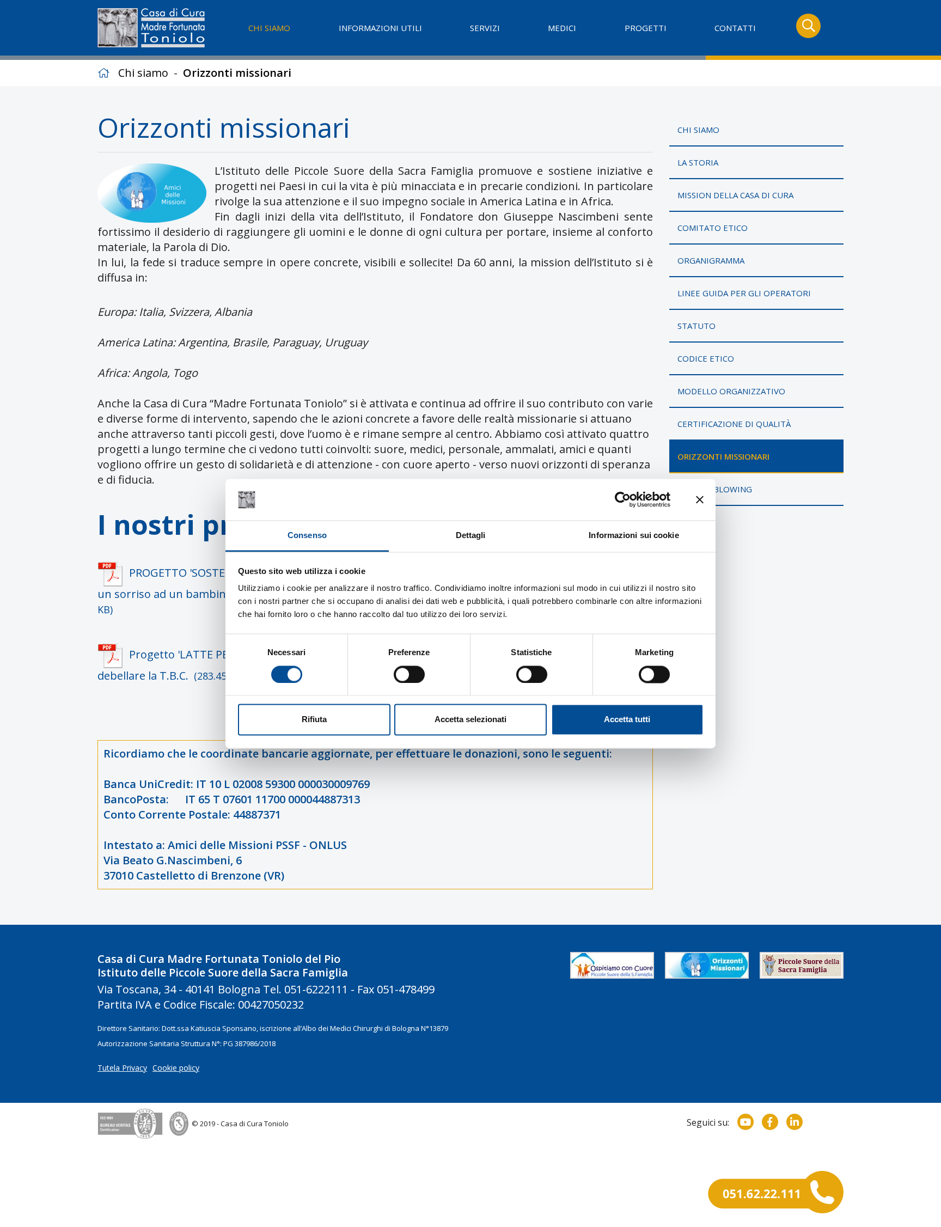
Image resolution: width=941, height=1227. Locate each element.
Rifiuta (314, 719)
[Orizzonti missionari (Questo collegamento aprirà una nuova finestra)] (707, 965)
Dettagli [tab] (471, 535)
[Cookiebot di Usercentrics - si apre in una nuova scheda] (622, 499)
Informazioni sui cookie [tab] (634, 535)
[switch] (409, 674)
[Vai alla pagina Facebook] (770, 1122)
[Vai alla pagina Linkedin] (794, 1122)
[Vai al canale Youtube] (745, 1122)
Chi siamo (143, 72)
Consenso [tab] (307, 535)
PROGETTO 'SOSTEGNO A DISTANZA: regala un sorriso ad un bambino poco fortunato (224, 590)
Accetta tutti (627, 719)
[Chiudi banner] (700, 499)
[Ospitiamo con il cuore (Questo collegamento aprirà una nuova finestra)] (612, 965)
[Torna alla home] (152, 27)
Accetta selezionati (470, 719)
